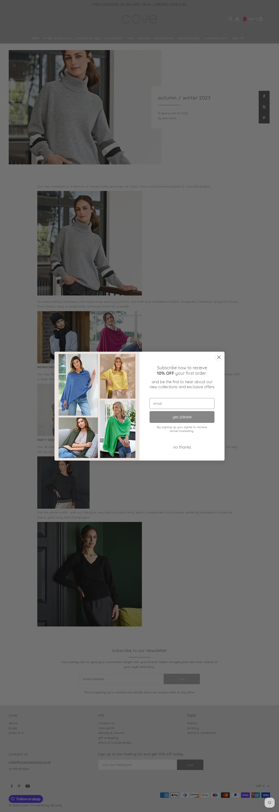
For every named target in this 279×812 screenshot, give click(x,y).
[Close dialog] (219, 357)
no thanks (182, 447)
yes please (182, 416)
